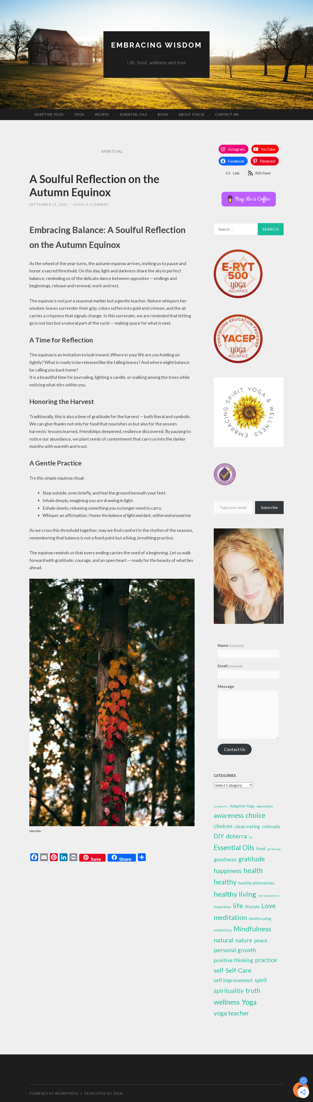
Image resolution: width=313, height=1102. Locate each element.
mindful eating (260, 919)
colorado (271, 826)
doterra (236, 836)
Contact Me (227, 114)
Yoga (79, 114)
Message (226, 686)
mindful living (223, 930)
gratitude (251, 859)
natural (223, 940)
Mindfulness (252, 929)
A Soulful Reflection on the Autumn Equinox (94, 185)
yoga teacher (231, 1013)
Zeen (118, 1093)
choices (223, 826)
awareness (229, 815)
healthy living (235, 894)
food (260, 848)
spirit (261, 980)
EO (250, 837)
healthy (225, 882)
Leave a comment (91, 204)
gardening (273, 849)
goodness (225, 859)
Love (268, 906)
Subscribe (269, 507)
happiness (228, 871)
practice (266, 959)
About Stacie (191, 114)
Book (163, 114)
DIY (219, 836)
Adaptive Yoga (49, 114)
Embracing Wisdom (156, 45)
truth (253, 990)
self (219, 970)
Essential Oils (133, 114)
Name (231, 645)
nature (243, 940)
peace (260, 940)
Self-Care (238, 970)
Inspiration (222, 907)
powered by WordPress (53, 1093)
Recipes (102, 114)
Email (230, 665)
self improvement (233, 980)
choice (255, 815)
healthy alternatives (256, 883)
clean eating (247, 826)
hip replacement (268, 895)
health (253, 870)
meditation (230, 917)
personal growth (235, 949)
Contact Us (234, 749)
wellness (227, 1002)
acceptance (221, 806)
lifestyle (252, 906)
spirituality (229, 990)
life (238, 906)
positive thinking (233, 960)
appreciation (265, 806)
